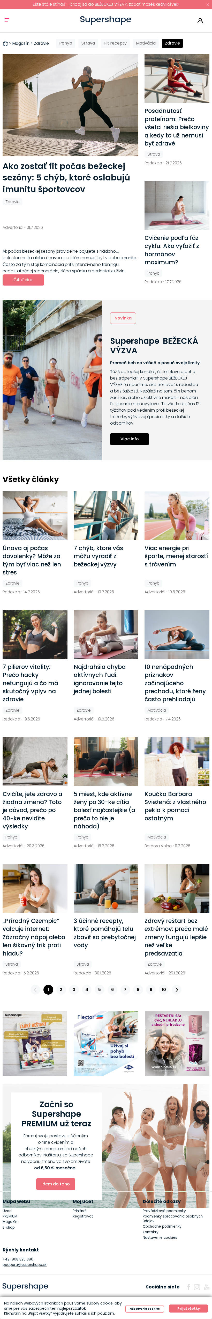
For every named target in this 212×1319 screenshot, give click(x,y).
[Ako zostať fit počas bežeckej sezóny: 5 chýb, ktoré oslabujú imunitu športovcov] (71, 105)
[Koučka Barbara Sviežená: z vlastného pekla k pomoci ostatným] (177, 761)
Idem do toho (55, 1184)
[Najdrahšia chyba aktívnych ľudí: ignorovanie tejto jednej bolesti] (106, 634)
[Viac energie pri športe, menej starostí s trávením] (177, 515)
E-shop (9, 1227)
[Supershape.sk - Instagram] (197, 1287)
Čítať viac (23, 280)
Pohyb (65, 43)
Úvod (7, 1210)
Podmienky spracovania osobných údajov (173, 1218)
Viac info (129, 439)
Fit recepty (115, 43)
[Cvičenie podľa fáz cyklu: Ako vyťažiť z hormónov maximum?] (177, 205)
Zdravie (172, 43)
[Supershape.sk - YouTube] (206, 1287)
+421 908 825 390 (18, 1259)
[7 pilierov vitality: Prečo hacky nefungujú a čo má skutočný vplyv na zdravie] (35, 634)
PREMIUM (10, 1216)
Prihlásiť (200, 20)
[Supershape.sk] (106, 20)
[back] (35, 990)
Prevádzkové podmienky (164, 1210)
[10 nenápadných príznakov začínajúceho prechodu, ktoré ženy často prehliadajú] (177, 634)
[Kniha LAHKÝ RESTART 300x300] (35, 1043)
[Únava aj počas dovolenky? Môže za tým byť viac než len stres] (35, 515)
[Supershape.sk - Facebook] (188, 1287)
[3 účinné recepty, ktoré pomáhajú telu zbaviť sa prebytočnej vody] (106, 888)
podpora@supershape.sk (25, 1264)
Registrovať (83, 1216)
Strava (88, 43)
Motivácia (146, 43)
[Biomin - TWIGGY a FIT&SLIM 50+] (177, 1043)
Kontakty (150, 1232)
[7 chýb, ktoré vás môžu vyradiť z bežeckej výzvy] (106, 515)
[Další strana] (176, 990)
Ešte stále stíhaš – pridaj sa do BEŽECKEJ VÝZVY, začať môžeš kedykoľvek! (106, 4)
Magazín (10, 1221)
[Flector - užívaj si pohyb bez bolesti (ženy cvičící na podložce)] (106, 1043)
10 (164, 990)
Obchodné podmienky (162, 1226)
